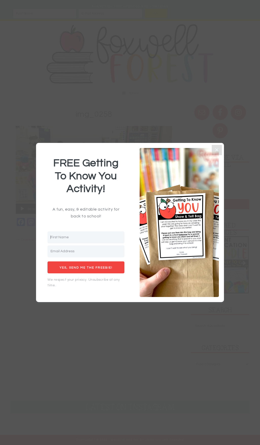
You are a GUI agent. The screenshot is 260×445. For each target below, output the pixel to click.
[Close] (217, 150)
